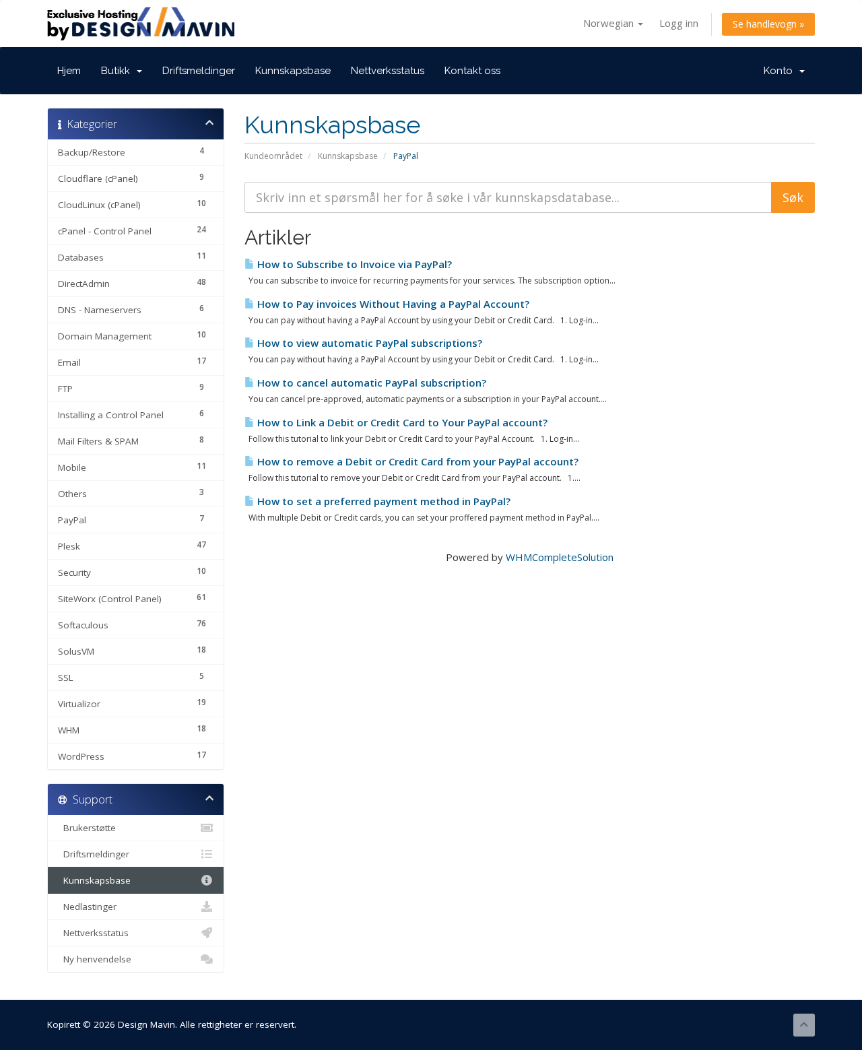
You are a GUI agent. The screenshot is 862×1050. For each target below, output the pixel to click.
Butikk (118, 71)
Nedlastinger (87, 906)
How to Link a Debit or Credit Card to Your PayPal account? (401, 422)
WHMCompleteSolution (560, 557)
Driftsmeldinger (198, 71)
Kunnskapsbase (293, 71)
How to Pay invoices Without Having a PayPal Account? (392, 303)
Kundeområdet (273, 156)
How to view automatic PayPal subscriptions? (368, 343)
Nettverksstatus (387, 71)
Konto (781, 71)
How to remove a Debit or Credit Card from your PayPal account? (416, 461)
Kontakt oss (472, 71)
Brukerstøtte (87, 828)
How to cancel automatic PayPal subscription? (370, 382)
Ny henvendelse (94, 959)
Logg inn (678, 23)
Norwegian (609, 23)
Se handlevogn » (768, 24)
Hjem (69, 71)
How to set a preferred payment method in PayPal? (382, 501)
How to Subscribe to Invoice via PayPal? (353, 264)
